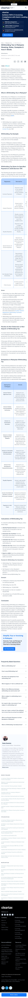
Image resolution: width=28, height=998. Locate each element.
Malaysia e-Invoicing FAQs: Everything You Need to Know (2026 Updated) (12, 783)
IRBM (12, 115)
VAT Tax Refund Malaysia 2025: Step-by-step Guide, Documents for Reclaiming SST (12, 878)
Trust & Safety (4, 929)
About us (3, 920)
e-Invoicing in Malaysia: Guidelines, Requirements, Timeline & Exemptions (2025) (11, 821)
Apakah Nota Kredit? (6, 953)
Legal (2, 976)
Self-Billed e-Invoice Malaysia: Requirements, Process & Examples (12, 824)
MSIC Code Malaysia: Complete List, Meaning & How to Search (12, 874)
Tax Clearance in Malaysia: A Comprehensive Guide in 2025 (12, 898)
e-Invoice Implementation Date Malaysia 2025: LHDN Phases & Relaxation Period (12, 832)
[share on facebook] (18, 61)
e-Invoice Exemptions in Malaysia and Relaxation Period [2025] (12, 842)
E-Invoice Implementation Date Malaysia (20, 959)
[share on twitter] (21, 61)
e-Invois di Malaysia (6, 945)
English (11, 7)
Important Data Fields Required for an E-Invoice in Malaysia (13, 849)
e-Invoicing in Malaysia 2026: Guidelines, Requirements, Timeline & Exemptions (12, 779)
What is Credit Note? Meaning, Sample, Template (11, 786)
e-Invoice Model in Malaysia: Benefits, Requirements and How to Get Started (13, 799)
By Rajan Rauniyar (4, 53)
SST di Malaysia (5, 947)
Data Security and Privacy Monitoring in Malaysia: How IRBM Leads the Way (13, 789)
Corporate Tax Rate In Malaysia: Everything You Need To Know (12, 807)
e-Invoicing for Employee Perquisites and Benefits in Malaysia (11, 853)
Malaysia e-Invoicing (9, 42)
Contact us (4, 922)
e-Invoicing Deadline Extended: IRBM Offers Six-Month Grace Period (12, 846)
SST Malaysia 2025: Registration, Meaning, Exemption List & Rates (13, 870)
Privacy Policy (8, 976)
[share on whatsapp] (25, 61)
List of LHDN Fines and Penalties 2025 (8, 835)
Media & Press (4, 927)
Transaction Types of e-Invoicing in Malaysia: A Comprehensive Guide (10, 793)
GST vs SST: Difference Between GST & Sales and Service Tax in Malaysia (12, 803)
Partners (3, 925)
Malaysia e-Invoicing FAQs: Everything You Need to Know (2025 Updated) (12, 828)
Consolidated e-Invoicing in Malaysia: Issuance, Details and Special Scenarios (13, 839)
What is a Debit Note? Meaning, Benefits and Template (12, 796)
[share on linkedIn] (15, 61)
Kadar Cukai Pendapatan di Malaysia (5, 958)
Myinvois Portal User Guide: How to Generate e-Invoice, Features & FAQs (12, 857)
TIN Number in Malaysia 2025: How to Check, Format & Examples (12, 866)
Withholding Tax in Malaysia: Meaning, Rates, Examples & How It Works (13, 811)
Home (2, 42)
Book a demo (14, 994)
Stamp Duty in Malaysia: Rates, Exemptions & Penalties (12, 881)
